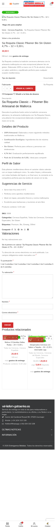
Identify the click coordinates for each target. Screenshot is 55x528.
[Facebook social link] (12, 229)
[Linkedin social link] (21, 229)
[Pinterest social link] (18, 229)
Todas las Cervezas (36, 217)
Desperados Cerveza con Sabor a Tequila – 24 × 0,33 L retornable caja (40, 347)
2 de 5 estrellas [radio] (20, 264)
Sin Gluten (16, 220)
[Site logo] (34, 4)
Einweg (26, 224)
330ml (32, 224)
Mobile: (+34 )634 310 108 (15, 420)
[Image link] (16, 406)
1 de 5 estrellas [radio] (7, 264)
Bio (21, 224)
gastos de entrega (21, 56)
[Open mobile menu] (3, 3)
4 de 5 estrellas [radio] (45, 264)
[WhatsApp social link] (24, 229)
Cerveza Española (15, 30)
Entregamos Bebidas (17, 446)
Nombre (6, 302)
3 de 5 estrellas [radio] (32, 264)
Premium (15, 224)
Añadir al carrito (24, 88)
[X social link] (15, 229)
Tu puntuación (7, 260)
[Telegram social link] (28, 229)
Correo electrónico (10, 312)
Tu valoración (8, 272)
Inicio (4, 30)
